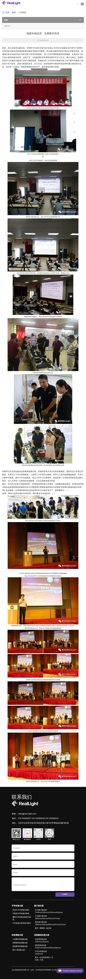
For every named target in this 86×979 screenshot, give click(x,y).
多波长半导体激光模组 (20, 910)
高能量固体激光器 (41, 935)
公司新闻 (22, 12)
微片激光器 (39, 906)
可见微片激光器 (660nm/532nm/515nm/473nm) (47, 917)
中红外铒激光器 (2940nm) (41, 952)
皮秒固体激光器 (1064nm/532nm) (42, 940)
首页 (7, 12)
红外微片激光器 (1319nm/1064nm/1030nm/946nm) (49, 911)
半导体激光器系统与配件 (21, 923)
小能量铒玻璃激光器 (20, 939)
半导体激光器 (17, 906)
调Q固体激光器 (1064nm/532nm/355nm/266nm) (48, 946)
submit (65, 894)
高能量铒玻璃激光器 (20, 946)
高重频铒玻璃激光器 (20, 943)
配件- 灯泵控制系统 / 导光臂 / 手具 (44, 958)
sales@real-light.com (27, 814)
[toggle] (80, 20)
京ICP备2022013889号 (43, 970)
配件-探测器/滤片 (19, 950)
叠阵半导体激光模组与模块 (21, 918)
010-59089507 (24, 818)
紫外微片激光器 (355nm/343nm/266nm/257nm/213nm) (50, 923)
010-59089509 (51, 818)
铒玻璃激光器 (17, 935)
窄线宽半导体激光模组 (20, 913)
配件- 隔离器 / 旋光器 (43, 928)
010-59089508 (38, 818)
